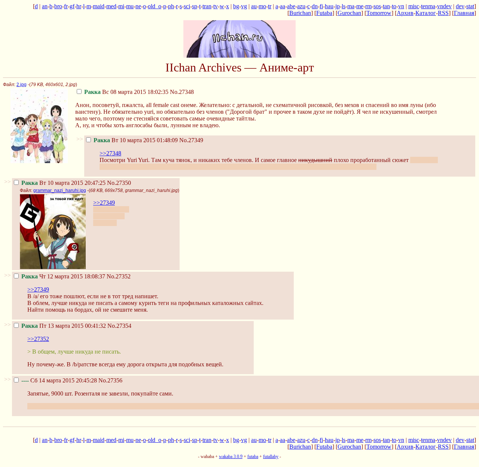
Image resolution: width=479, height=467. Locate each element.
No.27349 (191, 140)
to (394, 6)
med (111, 6)
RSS (443, 13)
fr (66, 6)
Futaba (324, 13)
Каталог (425, 13)
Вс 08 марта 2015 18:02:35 (126, 92)
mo (262, 6)
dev (460, 6)
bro (58, 6)
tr (269, 6)
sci (187, 6)
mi (121, 6)
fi (321, 6)
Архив (405, 13)
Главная (464, 13)
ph (171, 6)
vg (244, 6)
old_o (154, 6)
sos (377, 6)
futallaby (270, 456)
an (45, 6)
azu (301, 6)
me (359, 6)
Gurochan (349, 13)
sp (194, 6)
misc (413, 6)
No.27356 (110, 380)
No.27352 (119, 276)
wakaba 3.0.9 (230, 456)
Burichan (300, 13)
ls (343, 6)
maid (98, 6)
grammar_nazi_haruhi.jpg (59, 190)
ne (138, 6)
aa (282, 6)
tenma (428, 6)
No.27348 (182, 92)
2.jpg (21, 84)
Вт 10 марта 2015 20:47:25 (63, 183)
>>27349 (104, 202)
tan (386, 6)
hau (329, 6)
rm (368, 6)
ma (350, 6)
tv (215, 6)
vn (401, 6)
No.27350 (119, 183)
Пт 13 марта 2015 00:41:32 (63, 326)
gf (72, 6)
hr (78, 6)
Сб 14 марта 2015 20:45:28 (59, 380)
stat (470, 6)
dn (315, 6)
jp (337, 6)
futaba (252, 456)
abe (291, 6)
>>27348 (110, 153)
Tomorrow (378, 13)
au (254, 6)
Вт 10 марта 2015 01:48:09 (136, 140)
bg (236, 6)
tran (206, 6)
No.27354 (119, 326)
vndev (444, 6)
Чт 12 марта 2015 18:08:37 (63, 276)
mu (130, 6)
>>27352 (38, 339)
